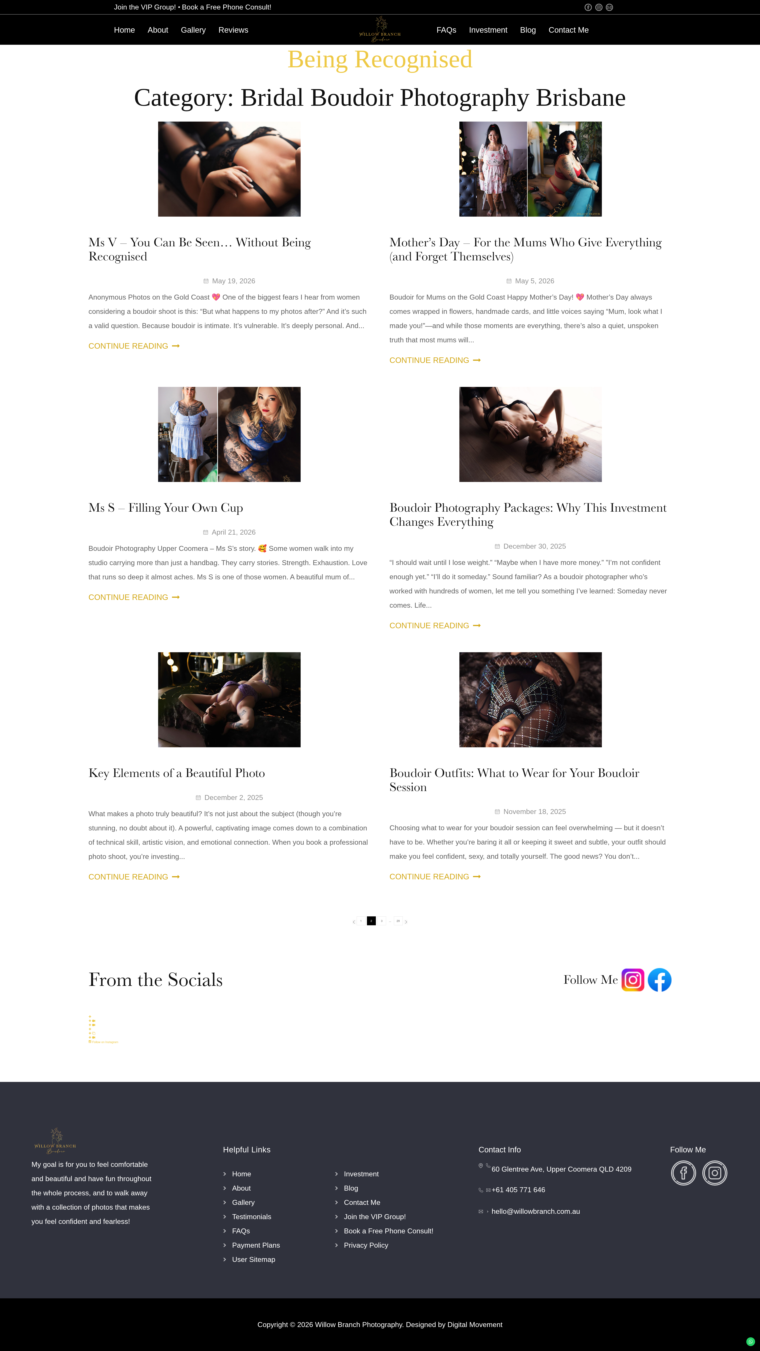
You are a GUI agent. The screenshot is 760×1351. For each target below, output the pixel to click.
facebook (589, 7)
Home (124, 30)
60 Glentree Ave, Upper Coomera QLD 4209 (562, 1169)
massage (610, 7)
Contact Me (569, 30)
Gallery (193, 30)
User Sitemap (253, 1259)
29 (398, 921)
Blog (528, 30)
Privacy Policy (366, 1245)
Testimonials (251, 1217)
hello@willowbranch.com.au (536, 1211)
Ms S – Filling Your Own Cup (165, 508)
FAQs (446, 30)
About (158, 30)
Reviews (233, 30)
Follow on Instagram (104, 1042)
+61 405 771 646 (518, 1190)
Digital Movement (475, 1325)
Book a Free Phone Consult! (226, 7)
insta (599, 7)
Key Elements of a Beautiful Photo (176, 773)
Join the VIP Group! (145, 7)
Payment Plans (256, 1245)
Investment (488, 30)
